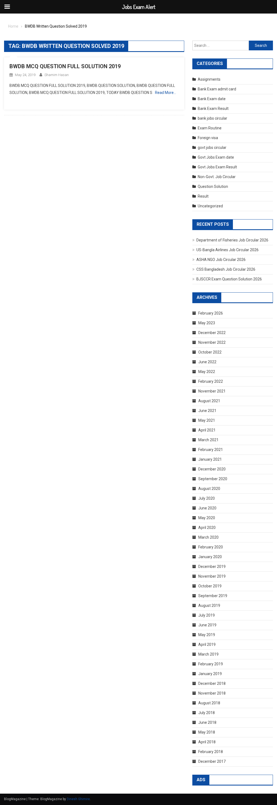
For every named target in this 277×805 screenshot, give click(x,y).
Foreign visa (208, 138)
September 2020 (212, 479)
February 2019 (210, 664)
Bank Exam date (212, 99)
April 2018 (207, 742)
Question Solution (213, 186)
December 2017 (212, 761)
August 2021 (209, 401)
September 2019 (212, 596)
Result (203, 196)
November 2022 (212, 342)
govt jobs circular (212, 147)
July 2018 (206, 713)
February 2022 (210, 381)
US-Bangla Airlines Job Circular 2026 (227, 250)
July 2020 (206, 498)
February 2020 (210, 547)
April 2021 (207, 430)
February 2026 (210, 313)
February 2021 (210, 449)
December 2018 (212, 683)
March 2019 (208, 654)
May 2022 (206, 371)
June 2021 (207, 410)
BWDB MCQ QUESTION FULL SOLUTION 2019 (65, 66)
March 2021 (208, 440)
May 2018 (206, 732)
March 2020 (208, 537)
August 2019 (209, 605)
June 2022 (207, 362)
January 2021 (210, 459)
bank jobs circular (212, 118)
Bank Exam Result (213, 108)
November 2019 (212, 576)
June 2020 (207, 508)
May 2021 (206, 420)
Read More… (165, 92)
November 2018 (212, 693)
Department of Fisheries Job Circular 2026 (232, 240)
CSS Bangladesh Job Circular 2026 (225, 269)
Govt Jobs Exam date (216, 157)
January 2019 (210, 674)
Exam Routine (210, 128)
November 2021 (212, 391)
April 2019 (207, 644)
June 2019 (207, 625)
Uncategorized (210, 206)
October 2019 (210, 586)
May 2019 (206, 635)
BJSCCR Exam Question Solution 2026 (229, 279)
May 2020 (206, 518)
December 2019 (212, 566)
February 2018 (210, 752)
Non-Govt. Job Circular (217, 177)
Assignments (209, 79)
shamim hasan (56, 75)
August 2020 (209, 488)
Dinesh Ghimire (78, 799)
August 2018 (209, 703)
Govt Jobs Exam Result (217, 167)
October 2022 (210, 352)
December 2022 (212, 332)
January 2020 (210, 557)
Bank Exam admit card (217, 89)
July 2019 (206, 615)
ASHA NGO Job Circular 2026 (221, 259)
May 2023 (206, 323)
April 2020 (207, 527)
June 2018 (207, 722)
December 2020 (212, 469)
